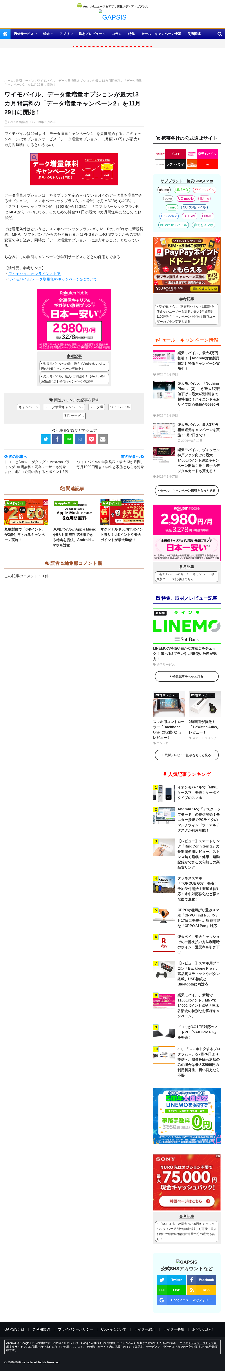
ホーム (9, 80)
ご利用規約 (41, 1329)
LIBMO (207, 216)
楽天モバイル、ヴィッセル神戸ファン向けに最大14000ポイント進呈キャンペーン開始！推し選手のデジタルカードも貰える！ (199, 460)
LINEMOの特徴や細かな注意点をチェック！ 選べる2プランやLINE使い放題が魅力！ (185, 654)
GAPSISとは (14, 1329)
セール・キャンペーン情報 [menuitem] (161, 34)
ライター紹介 (144, 1329)
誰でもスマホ (203, 225)
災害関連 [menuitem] (194, 34)
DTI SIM (189, 216)
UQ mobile (186, 198)
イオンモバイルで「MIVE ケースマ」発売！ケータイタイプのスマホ (199, 792)
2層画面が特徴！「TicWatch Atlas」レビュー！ (204, 727)
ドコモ (175, 154)
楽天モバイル (207, 154)
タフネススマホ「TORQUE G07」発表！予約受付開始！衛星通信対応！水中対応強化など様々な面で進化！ (199, 888)
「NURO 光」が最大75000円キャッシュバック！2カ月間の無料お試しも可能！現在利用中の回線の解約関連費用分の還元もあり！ (187, 1231)
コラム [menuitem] (117, 34)
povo (168, 198)
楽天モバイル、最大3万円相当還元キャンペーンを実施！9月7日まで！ (199, 430)
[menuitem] (5, 34)
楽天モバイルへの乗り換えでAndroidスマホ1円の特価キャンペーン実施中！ (73, 366)
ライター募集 (173, 1329)
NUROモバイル (194, 207)
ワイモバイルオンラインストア (34, 274)
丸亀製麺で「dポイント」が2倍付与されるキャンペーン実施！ (24, 534)
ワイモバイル (120, 407)
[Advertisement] (74, 64)
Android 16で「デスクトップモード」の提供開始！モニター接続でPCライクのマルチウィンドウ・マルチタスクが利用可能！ (199, 819)
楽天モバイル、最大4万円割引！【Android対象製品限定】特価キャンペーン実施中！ (73, 379)
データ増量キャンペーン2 (64, 407)
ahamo (164, 190)
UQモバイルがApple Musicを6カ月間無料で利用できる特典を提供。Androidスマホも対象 (74, 537)
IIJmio (204, 198)
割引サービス (25, 80)
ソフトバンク (176, 164)
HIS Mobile (169, 216)
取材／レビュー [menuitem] (90, 34)
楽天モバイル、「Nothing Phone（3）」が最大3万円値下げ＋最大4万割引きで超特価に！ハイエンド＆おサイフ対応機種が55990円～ (199, 397)
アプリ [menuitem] (64, 34)
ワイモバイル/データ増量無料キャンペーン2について (52, 279)
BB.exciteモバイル (173, 225)
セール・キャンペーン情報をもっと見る (188, 490)
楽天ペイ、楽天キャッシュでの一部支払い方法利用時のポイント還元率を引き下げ (199, 944)
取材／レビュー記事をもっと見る (188, 755)
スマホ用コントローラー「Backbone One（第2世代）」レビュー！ (169, 729)
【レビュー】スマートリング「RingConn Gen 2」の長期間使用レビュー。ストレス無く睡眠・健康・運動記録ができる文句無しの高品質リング (199, 854)
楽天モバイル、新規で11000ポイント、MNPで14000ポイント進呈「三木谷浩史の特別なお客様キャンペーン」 (199, 1005)
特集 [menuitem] (131, 34)
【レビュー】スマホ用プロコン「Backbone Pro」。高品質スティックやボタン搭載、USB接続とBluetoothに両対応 (199, 973)
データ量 (96, 407)
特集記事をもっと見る (187, 676)
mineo (171, 207)
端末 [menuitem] (46, 34)
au (207, 164)
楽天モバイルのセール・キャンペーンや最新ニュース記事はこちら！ (185, 576)
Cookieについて (113, 1329)
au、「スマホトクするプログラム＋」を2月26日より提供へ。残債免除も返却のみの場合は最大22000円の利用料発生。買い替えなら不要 (199, 1062)
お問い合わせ (202, 1329)
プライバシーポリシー (75, 1329)
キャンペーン (28, 407)
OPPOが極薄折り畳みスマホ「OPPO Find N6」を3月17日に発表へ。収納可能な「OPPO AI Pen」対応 (199, 918)
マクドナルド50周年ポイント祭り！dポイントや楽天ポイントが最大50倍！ (121, 534)
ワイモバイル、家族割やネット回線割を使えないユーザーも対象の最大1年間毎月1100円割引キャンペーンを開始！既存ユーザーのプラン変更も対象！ (186, 314)
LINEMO (181, 190)
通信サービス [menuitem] (24, 34)
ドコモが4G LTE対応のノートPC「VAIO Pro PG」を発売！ (198, 1032)
